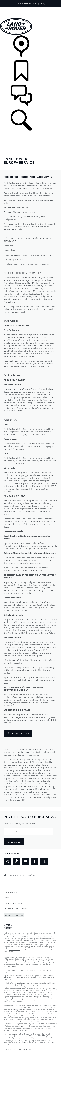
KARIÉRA (7, 897)
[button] (30, 8)
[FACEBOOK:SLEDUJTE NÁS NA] (34, 861)
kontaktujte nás (14, 949)
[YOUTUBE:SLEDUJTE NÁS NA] (25, 861)
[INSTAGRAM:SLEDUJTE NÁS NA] (7, 861)
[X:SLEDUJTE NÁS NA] (44, 861)
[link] (30, 47)
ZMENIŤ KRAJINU (10, 892)
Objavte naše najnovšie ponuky (30, 3)
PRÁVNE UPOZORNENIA (13, 903)
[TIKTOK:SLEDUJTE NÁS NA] (16, 861)
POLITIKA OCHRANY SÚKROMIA (16, 908)
